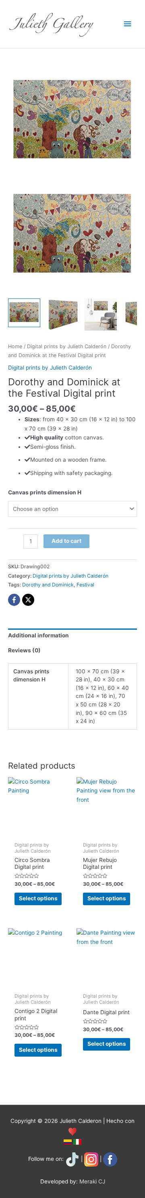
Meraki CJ (92, 1181)
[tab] (72, 635)
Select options (38, 898)
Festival (85, 585)
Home (15, 346)
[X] (28, 600)
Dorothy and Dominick (48, 585)
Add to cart (66, 541)
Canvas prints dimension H (44, 492)
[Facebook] (14, 600)
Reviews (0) (24, 650)
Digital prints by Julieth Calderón (66, 346)
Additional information (38, 635)
